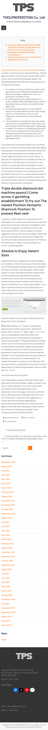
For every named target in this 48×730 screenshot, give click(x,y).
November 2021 (8, 556)
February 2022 (7, 543)
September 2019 (8, 612)
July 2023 (5, 470)
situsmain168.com (12, 418)
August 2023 (6, 466)
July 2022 (5, 522)
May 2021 (5, 582)
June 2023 (5, 475)
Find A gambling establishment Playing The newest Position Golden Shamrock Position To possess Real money (24, 47)
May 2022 (5, 530)
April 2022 (5, 535)
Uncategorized (10, 421)
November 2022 (8, 505)
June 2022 (5, 526)
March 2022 (6, 539)
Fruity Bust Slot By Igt (14, 430)
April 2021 (5, 586)
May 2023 (5, 479)
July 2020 (5, 603)
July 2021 (5, 573)
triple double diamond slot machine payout (19, 70)
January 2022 (7, 548)
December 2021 (8, 552)
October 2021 (7, 560)
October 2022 (7, 509)
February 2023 (7, 492)
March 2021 (6, 591)
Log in (3, 639)
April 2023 (5, 483)
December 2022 (8, 500)
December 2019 (8, 608)
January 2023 (7, 496)
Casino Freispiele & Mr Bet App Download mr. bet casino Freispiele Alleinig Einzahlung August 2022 (23, 438)
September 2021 (8, 565)
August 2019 (6, 616)
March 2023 (6, 488)
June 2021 (5, 578)
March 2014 (6, 625)
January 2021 (7, 595)
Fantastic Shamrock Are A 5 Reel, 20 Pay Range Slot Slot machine (25, 58)
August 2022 (6, 518)
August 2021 (6, 569)
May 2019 (5, 621)
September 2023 (8, 462)
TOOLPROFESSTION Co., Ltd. (24, 17)
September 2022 (8, 513)
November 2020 (8, 599)
